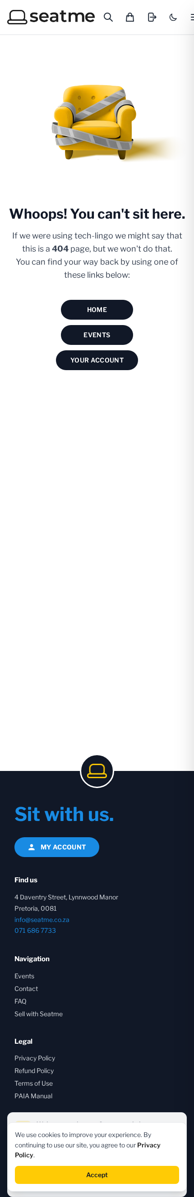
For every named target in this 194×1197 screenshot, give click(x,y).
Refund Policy (34, 1070)
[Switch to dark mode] (173, 17)
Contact (26, 988)
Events (96, 335)
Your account (97, 360)
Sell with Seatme (38, 1014)
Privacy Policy (34, 1058)
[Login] (152, 17)
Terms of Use (33, 1083)
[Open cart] (130, 17)
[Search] (108, 17)
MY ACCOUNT (64, 847)
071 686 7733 (35, 930)
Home (97, 309)
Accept (97, 1175)
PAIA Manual (33, 1096)
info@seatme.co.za (41, 919)
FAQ (20, 1001)
